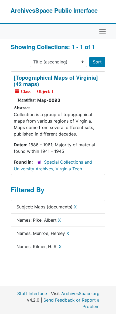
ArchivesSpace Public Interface (54, 10)
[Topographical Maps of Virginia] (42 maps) (56, 80)
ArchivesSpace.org (80, 293)
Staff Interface (32, 293)
